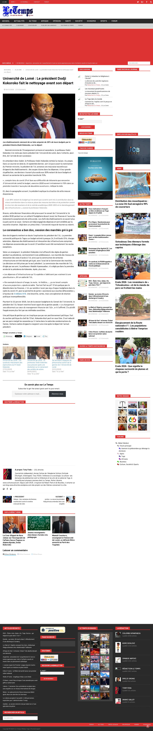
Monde (136, 725)
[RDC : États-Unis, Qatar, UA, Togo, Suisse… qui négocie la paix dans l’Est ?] (82, 283)
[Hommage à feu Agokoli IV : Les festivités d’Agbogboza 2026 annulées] (82, 250)
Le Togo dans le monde (93, 99)
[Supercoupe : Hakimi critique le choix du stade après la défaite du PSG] (95, 696)
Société (78, 21)
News (13, 2)
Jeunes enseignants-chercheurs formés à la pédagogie (38, 535)
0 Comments (21, 89)
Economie (91, 21)
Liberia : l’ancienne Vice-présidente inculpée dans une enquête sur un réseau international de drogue (19, 687)
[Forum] (151, 2)
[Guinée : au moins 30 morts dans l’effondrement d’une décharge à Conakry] (82, 296)
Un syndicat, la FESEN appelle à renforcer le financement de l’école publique (100, 264)
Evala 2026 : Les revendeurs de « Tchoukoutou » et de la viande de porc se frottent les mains (132, 285)
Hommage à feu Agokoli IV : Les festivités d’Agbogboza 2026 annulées (100, 250)
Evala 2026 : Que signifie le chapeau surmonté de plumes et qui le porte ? (131, 369)
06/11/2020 (10, 89)
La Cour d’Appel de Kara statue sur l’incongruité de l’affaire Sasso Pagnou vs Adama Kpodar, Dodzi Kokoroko (14, 540)
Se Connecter (7, 25)
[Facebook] (147, 2)
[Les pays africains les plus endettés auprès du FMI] (95, 666)
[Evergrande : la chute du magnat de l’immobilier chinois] (95, 674)
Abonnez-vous (57, 394)
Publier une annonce (48, 25)
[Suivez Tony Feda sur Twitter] (10, 489)
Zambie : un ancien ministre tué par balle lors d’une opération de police (19, 705)
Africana (83, 276)
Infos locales (113, 725)
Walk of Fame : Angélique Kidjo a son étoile (17, 677)
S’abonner (20, 25)
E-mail (81, 119)
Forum (46, 2)
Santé (68, 21)
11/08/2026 (93, 229)
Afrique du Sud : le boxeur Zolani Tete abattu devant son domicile (20, 652)
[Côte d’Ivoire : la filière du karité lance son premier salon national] (82, 334)
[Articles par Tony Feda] (118, 692)
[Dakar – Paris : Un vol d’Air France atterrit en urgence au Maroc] (85, 674)
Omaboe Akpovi (129, 658)
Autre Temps (85, 204)
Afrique (44, 21)
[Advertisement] (76, 44)
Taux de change (83, 153)
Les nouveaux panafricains (94, 88)
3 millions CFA (20, 293)
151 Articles (39, 469)
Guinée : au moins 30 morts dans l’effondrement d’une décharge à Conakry (99, 296)
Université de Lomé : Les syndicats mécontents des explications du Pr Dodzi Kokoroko (12, 363)
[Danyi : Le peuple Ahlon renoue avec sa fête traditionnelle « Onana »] (82, 237)
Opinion (57, 21)
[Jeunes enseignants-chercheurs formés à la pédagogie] (39, 523)
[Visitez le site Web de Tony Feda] (3, 489)
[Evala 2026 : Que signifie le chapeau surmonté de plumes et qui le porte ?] (132, 351)
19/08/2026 (93, 215)
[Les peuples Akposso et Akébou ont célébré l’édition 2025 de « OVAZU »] (122, 412)
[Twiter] (138, 2)
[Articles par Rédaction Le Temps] (118, 671)
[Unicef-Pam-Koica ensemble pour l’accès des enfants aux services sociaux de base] (132, 412)
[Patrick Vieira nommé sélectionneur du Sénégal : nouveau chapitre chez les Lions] (85, 688)
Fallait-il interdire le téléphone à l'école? (97, 77)
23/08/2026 (93, 325)
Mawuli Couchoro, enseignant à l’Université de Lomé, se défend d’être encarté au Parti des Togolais (63, 540)
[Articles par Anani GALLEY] (118, 702)
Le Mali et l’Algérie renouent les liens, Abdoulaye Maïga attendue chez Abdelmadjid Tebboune (101, 309)
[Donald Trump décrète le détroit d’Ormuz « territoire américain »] (104, 674)
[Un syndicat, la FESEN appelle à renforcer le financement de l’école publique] (82, 264)
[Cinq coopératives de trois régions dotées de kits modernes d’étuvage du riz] (142, 412)
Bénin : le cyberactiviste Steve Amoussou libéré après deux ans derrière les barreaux (18, 693)
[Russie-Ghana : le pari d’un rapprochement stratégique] (95, 681)
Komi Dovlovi (128, 643)
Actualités (19, 21)
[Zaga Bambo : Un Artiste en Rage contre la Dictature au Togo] (122, 427)
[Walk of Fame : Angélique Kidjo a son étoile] (95, 652)
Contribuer (32, 25)
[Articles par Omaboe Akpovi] (118, 661)
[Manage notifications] (148, 726)
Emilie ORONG (128, 678)
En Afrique (126, 725)
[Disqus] (39, 588)
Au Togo (33, 21)
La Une (4, 2)
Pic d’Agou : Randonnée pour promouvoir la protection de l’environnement (99, 224)
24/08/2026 (93, 287)
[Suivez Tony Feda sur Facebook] (6, 489)
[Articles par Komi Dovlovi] (118, 651)
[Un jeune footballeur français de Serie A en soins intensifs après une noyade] (85, 696)
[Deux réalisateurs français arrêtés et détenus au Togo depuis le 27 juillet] (82, 211)
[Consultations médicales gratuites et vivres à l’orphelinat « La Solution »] (132, 405)
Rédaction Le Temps (93, 85)
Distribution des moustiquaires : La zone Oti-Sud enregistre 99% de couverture (131, 204)
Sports (103, 21)
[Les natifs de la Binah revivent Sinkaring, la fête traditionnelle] (132, 427)
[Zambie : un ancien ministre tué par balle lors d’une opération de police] (85, 666)
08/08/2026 (93, 255)
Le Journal (24, 2)
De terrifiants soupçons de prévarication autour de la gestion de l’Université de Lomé (61, 363)
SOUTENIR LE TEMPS (67, 25)
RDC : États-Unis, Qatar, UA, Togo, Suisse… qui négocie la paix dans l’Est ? (99, 283)
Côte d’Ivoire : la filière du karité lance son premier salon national (100, 334)
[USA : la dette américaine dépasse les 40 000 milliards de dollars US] (104, 666)
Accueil (5, 21)
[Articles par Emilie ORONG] (118, 680)
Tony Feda (126, 688)
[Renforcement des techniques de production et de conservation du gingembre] (122, 419)
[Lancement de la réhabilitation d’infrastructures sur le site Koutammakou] (142, 419)
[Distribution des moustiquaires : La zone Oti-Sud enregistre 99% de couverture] (132, 185)
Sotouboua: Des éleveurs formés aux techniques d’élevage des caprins (132, 244)
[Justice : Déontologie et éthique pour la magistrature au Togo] (122, 405)
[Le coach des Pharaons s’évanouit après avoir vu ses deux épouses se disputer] (104, 681)
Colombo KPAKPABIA (131, 633)
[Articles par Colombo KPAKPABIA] (118, 636)
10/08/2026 (93, 242)
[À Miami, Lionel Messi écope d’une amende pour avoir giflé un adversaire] (104, 652)
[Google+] (142, 2)
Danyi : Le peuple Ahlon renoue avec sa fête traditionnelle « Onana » (100, 237)
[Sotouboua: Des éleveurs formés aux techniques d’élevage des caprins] (132, 226)
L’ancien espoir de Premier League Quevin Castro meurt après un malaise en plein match (19, 666)
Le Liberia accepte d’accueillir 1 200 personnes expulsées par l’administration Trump (18, 699)
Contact (37, 2)
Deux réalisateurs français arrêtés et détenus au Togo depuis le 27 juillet (99, 211)
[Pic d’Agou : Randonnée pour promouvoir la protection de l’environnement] (82, 224)
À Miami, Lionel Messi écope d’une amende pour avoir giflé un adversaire (20, 681)
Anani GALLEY (128, 699)
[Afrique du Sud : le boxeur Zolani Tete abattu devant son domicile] (82, 323)
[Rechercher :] (139, 63)
